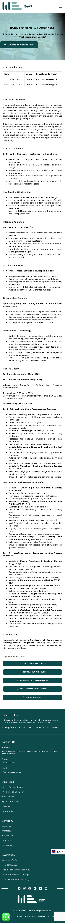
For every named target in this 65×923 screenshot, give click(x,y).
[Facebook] (19, 888)
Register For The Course (34, 663)
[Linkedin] (40, 888)
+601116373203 (43, 722)
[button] (60, 6)
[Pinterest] (35, 888)
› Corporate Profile (10, 860)
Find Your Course (34, 697)
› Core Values (7, 835)
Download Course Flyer (21, 44)
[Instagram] (46, 888)
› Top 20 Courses (9, 865)
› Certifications (8, 796)
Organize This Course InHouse (34, 689)
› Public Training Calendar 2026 (16, 869)
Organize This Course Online (34, 680)
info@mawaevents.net (11, 772)
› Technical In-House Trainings (15, 874)
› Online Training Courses (13, 787)
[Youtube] (30, 888)
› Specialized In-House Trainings (16, 879)
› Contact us (7, 831)
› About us (6, 826)
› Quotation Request (10, 801)
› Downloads (7, 811)
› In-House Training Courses (14, 792)
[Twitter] (24, 888)
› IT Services (7, 845)
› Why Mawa (7, 840)
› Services (6, 806)
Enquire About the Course (34, 672)
